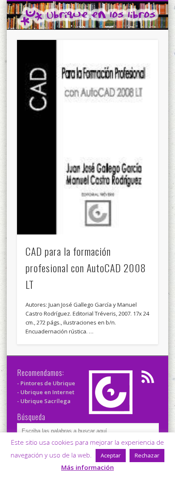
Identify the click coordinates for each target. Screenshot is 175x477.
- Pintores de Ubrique (46, 383)
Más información (87, 467)
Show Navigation (137, 76)
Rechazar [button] (147, 455)
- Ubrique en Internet (45, 392)
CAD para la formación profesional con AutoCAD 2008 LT (85, 267)
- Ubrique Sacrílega (44, 401)
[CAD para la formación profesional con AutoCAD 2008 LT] (87, 137)
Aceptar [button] (111, 455)
